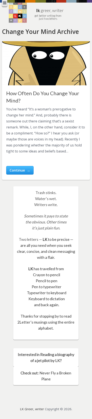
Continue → (20, 170)
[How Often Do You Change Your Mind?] (46, 63)
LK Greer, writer (32, 409)
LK (45, 239)
